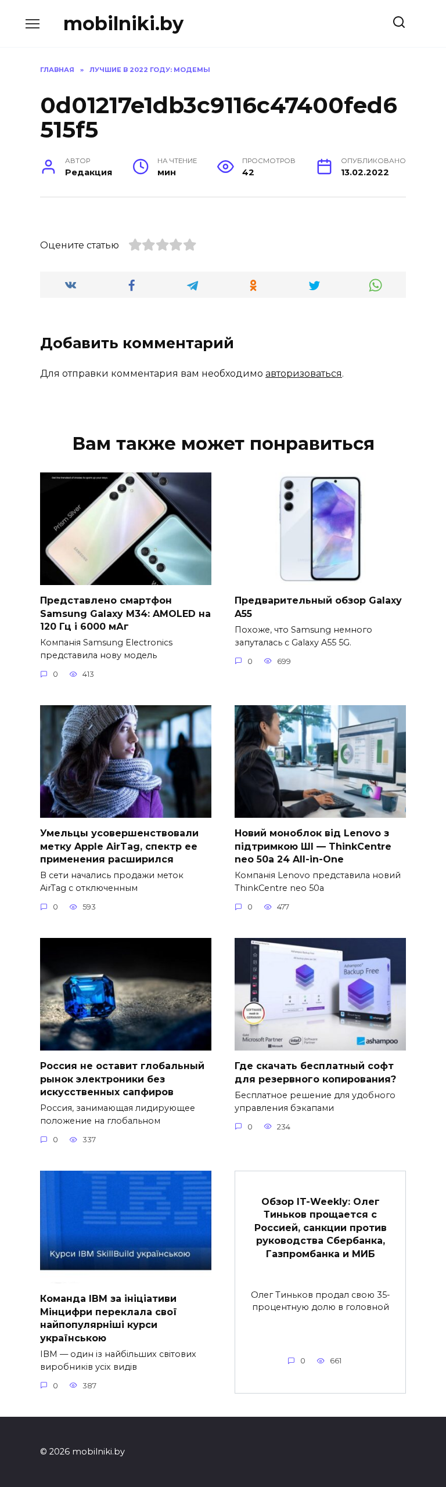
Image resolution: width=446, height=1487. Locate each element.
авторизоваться (303, 373)
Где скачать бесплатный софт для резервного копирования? (315, 1072)
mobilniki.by (123, 23)
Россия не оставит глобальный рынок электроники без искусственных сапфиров (122, 1079)
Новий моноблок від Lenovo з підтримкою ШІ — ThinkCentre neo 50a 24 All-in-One (313, 846)
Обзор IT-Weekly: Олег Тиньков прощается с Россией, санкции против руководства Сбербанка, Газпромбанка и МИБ (320, 1227)
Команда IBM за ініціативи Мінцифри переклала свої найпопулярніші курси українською (108, 1318)
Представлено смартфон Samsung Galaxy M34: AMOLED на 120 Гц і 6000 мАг (125, 613)
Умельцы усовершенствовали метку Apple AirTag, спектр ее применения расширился (119, 846)
